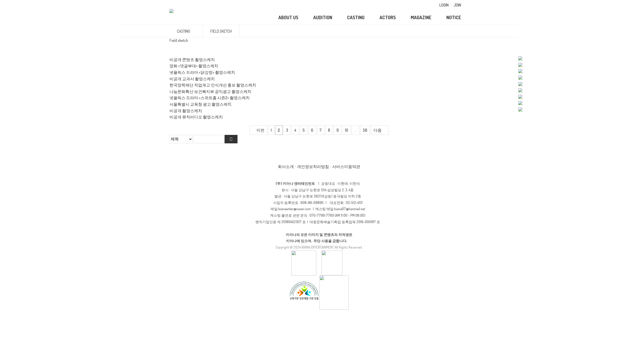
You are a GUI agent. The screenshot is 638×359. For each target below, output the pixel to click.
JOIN (457, 4)
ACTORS (388, 17)
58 (365, 130)
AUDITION (322, 17)
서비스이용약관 (346, 166)
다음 (378, 130)
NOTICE (453, 17)
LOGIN (444, 4)
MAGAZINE (421, 17)
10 (346, 130)
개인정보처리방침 (313, 166)
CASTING (356, 17)
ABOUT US (288, 17)
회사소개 (286, 166)
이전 (260, 130)
